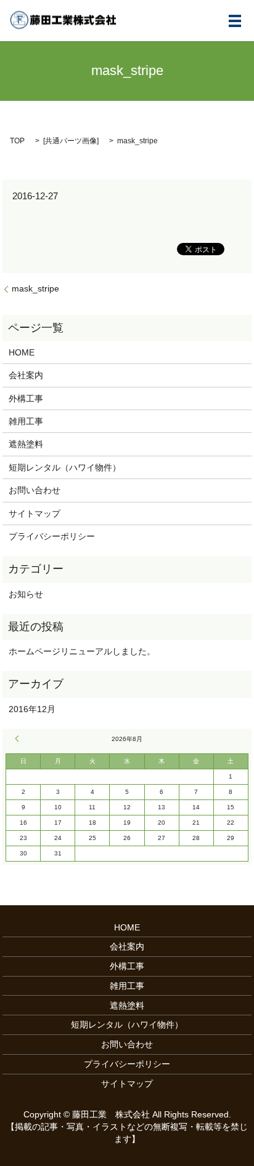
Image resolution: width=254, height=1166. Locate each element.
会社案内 (26, 375)
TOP (17, 141)
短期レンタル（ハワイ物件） (65, 467)
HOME (22, 352)
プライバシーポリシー (52, 536)
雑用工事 (26, 421)
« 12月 (18, 738)
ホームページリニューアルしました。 (82, 651)
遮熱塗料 (26, 444)
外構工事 (26, 398)
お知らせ (26, 594)
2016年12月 (32, 709)
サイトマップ (34, 513)
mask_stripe (35, 288)
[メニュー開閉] (235, 21)
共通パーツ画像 (71, 141)
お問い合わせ (34, 490)
